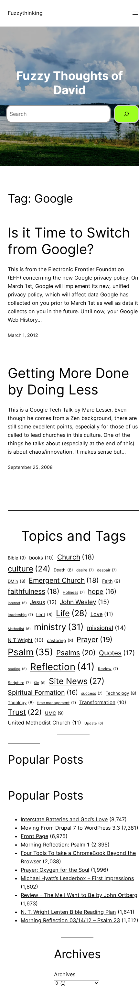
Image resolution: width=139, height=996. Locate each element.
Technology (121, 693)
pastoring (60, 640)
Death (63, 569)
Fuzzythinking (25, 13)
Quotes (117, 653)
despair (107, 570)
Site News (76, 681)
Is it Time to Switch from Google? (69, 241)
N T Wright (26, 640)
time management (56, 703)
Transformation (102, 702)
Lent (44, 614)
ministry (59, 627)
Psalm (30, 652)
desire (85, 570)
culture (29, 568)
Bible (17, 557)
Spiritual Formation (43, 692)
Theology (21, 702)
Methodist (19, 629)
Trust (25, 712)
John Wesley (84, 602)
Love (102, 614)
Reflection (62, 666)
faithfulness (33, 591)
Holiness (74, 592)
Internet (17, 603)
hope (102, 591)
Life (71, 613)
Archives (64, 974)
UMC (54, 713)
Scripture (19, 683)
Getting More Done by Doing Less (68, 381)
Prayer (94, 639)
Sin (40, 683)
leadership (20, 615)
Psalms (76, 652)
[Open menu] (135, 13)
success (91, 693)
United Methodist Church (44, 722)
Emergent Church (64, 580)
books (41, 558)
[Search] (126, 114)
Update (93, 723)
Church (75, 557)
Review (108, 669)
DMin (17, 581)
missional (106, 628)
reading (17, 669)
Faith (111, 581)
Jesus (43, 602)
